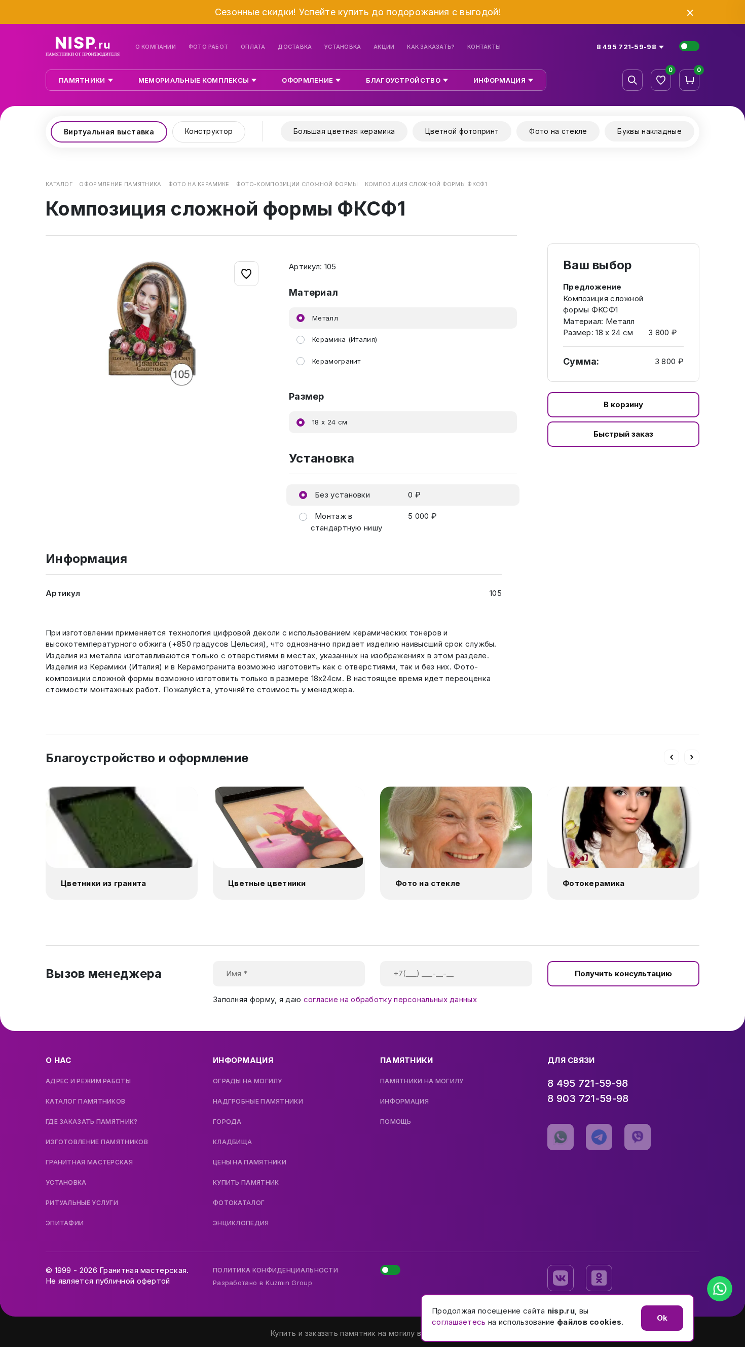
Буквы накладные (649, 131)
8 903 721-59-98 (588, 1098)
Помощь (396, 1122)
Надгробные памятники (258, 1101)
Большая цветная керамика (344, 131)
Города (227, 1122)
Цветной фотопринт (462, 131)
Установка (342, 47)
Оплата (253, 47)
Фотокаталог (239, 1203)
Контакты (484, 47)
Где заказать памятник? (92, 1122)
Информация (404, 1101)
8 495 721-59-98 (587, 1083)
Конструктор (209, 131)
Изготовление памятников (97, 1142)
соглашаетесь (459, 1322)
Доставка (295, 47)
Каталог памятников (85, 1101)
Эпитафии (65, 1223)
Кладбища (232, 1142)
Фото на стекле (558, 131)
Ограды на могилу (247, 1081)
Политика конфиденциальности (275, 1270)
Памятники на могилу (422, 1081)
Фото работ (208, 47)
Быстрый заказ (623, 434)
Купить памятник (246, 1183)
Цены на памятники (249, 1162)
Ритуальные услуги (82, 1203)
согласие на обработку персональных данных (390, 999)
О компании (155, 47)
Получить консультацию (623, 973)
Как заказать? (431, 47)
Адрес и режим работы (88, 1081)
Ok (662, 1318)
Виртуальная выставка (109, 131)
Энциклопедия (241, 1223)
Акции (384, 47)
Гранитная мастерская (89, 1162)
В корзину (623, 404)
